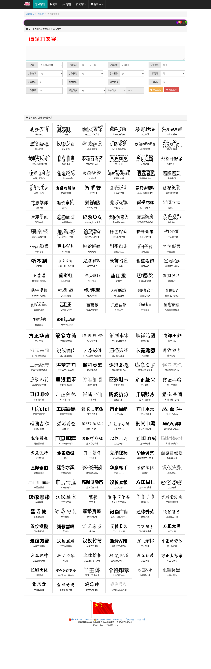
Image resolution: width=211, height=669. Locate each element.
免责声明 (130, 619)
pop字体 (66, 4)
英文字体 (81, 4)
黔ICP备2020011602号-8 (82, 619)
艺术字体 (41, 4)
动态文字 (172, 90)
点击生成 (156, 90)
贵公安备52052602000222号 (109, 619)
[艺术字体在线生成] (27, 4)
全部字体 (141, 619)
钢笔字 (54, 4)
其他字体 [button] (96, 4)
